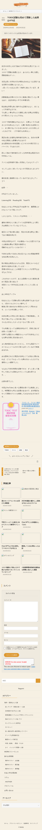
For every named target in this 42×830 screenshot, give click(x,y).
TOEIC (7, 450)
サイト (6, 640)
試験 (20, 450)
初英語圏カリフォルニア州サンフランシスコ (19, 715)
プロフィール (8, 786)
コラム (6, 777)
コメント (7, 600)
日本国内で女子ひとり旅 (13, 711)
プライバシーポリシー (15, 823)
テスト (14, 450)
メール (6, 632)
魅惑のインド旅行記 (11, 739)
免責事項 (26, 823)
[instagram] (21, 819)
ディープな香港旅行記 (12, 735)
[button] (4, 461)
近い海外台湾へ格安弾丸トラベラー (16, 731)
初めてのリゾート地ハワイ (13, 719)
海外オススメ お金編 (12, 760)
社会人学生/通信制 (10, 773)
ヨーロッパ (8, 727)
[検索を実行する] (38, 681)
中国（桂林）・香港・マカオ (14, 743)
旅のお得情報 (8, 756)
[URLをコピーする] (37, 461)
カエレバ (30, 408)
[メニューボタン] (4, 4)
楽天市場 (25, 411)
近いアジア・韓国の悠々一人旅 (15, 707)
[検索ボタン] (37, 4)
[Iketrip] (21, 4)
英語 (26, 450)
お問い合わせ (8, 790)
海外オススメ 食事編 (12, 768)
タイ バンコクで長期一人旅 (14, 747)
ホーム (6, 823)
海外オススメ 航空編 (12, 764)
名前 (5, 625)
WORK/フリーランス (11, 24)
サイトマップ (34, 823)
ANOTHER (8, 781)
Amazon (32, 411)
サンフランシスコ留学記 (13, 723)
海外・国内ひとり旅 (11, 702)
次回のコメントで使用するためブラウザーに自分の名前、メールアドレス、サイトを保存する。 (21, 648)
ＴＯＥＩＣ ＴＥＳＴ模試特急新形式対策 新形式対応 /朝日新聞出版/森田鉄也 (31, 404)
